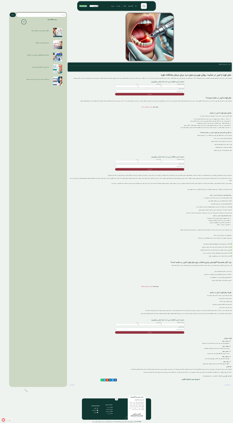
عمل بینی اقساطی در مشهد (146, 107)
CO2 (124, 101)
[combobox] (93, 6)
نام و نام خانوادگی (180, 84)
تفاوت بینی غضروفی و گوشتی (147, 286)
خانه (136, 6)
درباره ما (112, 6)
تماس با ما (118, 6)
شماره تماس (158, 84)
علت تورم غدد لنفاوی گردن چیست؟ (40, 67)
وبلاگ (125, 6)
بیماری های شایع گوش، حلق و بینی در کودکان (38, 55)
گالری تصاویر (130, 6)
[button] (69, 64)
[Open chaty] (3, 419)
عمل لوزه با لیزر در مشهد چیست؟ (223, 67)
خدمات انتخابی (181, 89)
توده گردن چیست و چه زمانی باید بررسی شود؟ (37, 79)
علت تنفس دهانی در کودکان (42, 42)
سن (137, 84)
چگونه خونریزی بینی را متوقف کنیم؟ (40, 30)
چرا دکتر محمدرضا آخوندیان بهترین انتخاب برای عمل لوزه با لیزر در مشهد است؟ (215, 69)
